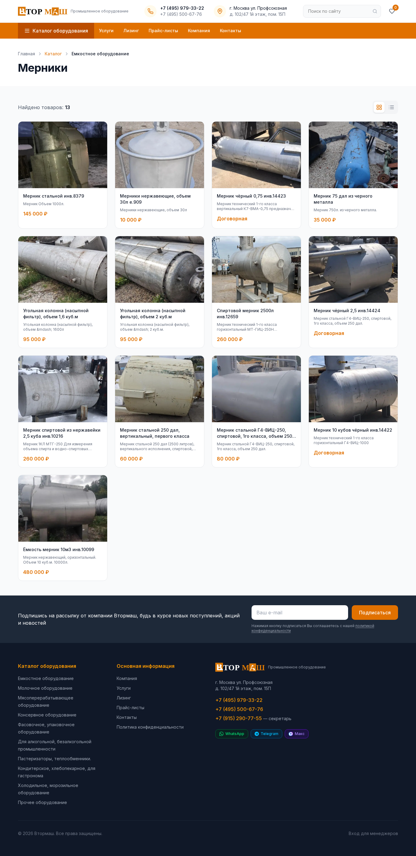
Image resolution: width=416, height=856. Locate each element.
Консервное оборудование (47, 714)
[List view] (391, 107)
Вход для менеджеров (373, 833)
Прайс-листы (163, 30)
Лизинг (131, 30)
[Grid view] (379, 107)
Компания (199, 30)
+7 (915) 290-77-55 (253, 718)
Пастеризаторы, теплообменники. (54, 758)
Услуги (106, 30)
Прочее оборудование (42, 802)
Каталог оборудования (47, 666)
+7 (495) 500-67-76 (239, 709)
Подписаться (375, 612)
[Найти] (374, 11)
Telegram (269, 733)
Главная (26, 53)
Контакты (230, 30)
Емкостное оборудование (46, 678)
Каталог (53, 53)
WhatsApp (234, 733)
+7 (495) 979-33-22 (239, 700)
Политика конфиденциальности (150, 727)
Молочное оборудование (45, 688)
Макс (300, 733)
